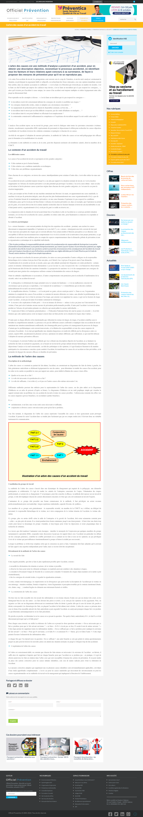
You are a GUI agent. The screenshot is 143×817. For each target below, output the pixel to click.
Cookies (110, 793)
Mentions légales (113, 790)
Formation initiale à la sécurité (119, 157)
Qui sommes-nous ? (11, 1)
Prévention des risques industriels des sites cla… (127, 294)
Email (58, 701)
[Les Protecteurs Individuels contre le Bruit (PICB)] (114, 251)
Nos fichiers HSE (80, 790)
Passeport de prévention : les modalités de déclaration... (85, 758)
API (76, 807)
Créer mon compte (116, 52)
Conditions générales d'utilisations (118, 788)
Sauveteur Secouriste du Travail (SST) (121, 130)
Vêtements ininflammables (126, 241)
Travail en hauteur (116, 127)
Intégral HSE (78, 793)
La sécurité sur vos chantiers (127, 195)
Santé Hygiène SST (27, 19)
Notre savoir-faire (113, 782)
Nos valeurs (111, 785)
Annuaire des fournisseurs (49, 801)
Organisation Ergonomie (41, 19)
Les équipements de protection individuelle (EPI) (128, 276)
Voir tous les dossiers (47, 798)
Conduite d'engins (116, 149)
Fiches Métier (115, 117)
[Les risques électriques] (114, 286)
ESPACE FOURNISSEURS (98, 19)
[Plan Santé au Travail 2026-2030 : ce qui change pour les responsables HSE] (114, 268)
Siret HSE (77, 796)
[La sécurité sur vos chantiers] (114, 197)
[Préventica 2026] (96, 10)
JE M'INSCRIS (11, 797)
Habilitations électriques (118, 138)
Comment (11, 709)
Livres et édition (115, 114)
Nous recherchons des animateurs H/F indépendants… (128, 187)
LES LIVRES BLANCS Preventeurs (44, 1)
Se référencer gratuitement (83, 801)
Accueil (77, 29)
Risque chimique (115, 133)
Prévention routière (116, 151)
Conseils (113, 122)
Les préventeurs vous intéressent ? (85, 780)
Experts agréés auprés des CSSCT (120, 159)
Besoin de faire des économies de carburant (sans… (127, 178)
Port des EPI (114, 141)
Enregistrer (13, 721)
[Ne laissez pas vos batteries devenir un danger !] (114, 222)
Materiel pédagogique (117, 119)
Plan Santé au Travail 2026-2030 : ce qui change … (128, 267)
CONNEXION (97, 2)
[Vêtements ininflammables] (114, 242)
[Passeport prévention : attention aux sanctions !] (21, 747)
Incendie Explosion (70, 19)
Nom (9, 701)
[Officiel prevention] (27, 11)
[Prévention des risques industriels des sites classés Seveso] (114, 295)
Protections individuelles (56, 19)
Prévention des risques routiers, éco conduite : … (126, 205)
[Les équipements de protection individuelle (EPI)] (114, 277)
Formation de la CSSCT (117, 162)
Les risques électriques (125, 285)
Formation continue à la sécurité (102, 29)
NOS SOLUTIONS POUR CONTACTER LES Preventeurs (118, 1)
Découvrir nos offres (81, 782)
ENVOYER (115, 48)
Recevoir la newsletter (26, 1)
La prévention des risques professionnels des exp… (127, 232)
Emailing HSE (79, 785)
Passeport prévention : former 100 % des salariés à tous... (54, 758)
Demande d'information (82, 804)
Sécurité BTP (114, 135)
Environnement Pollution (13, 19)
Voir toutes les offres (47, 796)
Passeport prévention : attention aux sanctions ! (21, 758)
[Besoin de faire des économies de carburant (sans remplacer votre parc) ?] (114, 178)
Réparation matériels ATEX (118, 125)
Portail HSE (78, 788)
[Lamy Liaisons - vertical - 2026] (122, 82)
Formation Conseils (84, 19)
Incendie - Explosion (117, 143)
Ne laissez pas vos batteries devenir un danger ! (127, 222)
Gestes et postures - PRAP (118, 146)
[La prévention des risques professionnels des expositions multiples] (114, 231)
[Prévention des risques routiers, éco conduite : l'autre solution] (114, 205)
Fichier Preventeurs (80, 798)
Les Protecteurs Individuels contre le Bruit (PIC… (127, 250)
